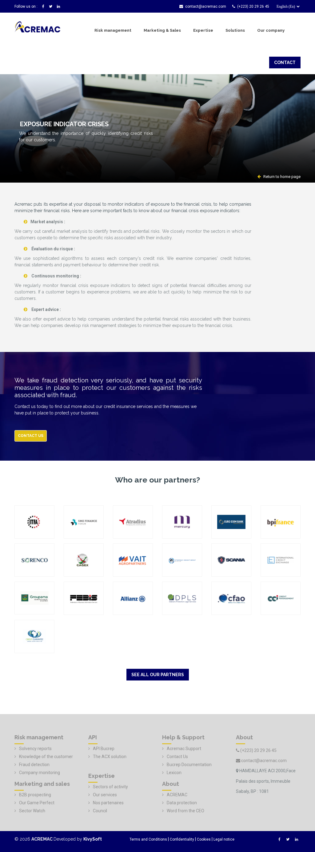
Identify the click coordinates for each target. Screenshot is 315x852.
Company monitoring (39, 772)
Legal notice (223, 839)
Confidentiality (182, 839)
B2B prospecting (35, 794)
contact (285, 62)
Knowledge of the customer (46, 756)
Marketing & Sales (162, 30)
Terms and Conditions (148, 839)
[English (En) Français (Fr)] (286, 8)
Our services (105, 794)
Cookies (204, 839)
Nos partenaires (108, 802)
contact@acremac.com (205, 6)
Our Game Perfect (36, 802)
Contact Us (177, 756)
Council (100, 810)
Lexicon (174, 772)
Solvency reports (35, 748)
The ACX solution (109, 756)
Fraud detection (34, 764)
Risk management (112, 30)
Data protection (182, 802)
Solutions (235, 30)
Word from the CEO (185, 810)
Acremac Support (184, 748)
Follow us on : (26, 6)
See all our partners (157, 674)
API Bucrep (103, 748)
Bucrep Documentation (189, 764)
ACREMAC (177, 794)
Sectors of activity (110, 786)
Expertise (203, 30)
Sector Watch (32, 810)
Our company (271, 30)
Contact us (30, 436)
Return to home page (281, 176)
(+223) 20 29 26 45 (253, 6)
